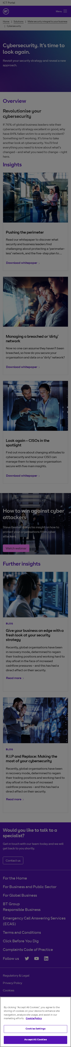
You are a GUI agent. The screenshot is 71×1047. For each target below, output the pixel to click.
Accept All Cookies (35, 1040)
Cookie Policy (34, 1018)
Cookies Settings (35, 1029)
